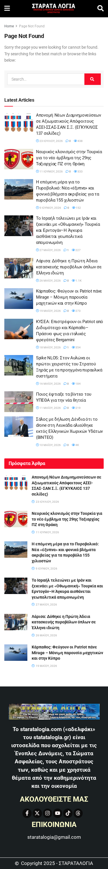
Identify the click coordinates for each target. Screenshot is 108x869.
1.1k (78, 280)
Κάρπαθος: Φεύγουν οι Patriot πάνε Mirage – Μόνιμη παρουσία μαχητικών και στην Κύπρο (69, 297)
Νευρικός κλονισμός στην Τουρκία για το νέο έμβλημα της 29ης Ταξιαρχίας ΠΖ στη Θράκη (69, 157)
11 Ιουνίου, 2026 (51, 171)
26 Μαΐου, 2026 (50, 280)
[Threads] (78, 813)
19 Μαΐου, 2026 (50, 310)
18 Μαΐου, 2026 (50, 347)
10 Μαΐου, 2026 (50, 445)
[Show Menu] (7, 8)
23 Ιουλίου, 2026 (51, 141)
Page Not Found (32, 26)
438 (80, 141)
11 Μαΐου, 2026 (50, 407)
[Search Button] (100, 8)
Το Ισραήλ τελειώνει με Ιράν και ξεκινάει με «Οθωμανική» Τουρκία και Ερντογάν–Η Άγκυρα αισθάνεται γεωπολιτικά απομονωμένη (68, 230)
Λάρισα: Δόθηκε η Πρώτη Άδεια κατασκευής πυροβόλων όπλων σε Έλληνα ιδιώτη (68, 267)
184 (78, 383)
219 (78, 407)
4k (77, 445)
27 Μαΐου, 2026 (50, 250)
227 (78, 250)
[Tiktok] (67, 813)
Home (9, 26)
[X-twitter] (37, 813)
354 (78, 347)
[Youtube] (57, 813)
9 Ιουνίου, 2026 (50, 207)
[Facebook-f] (27, 813)
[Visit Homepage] (53, 8)
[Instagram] (47, 813)
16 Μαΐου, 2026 (50, 383)
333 (80, 171)
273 (78, 310)
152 (78, 207)
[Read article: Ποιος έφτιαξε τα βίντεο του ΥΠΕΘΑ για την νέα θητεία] (18, 401)
